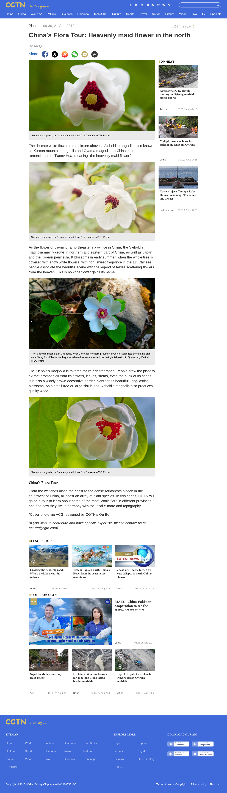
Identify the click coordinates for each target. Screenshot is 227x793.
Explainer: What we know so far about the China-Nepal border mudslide (90, 678)
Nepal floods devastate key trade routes (46, 676)
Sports (130, 14)
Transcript (89, 759)
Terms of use (163, 784)
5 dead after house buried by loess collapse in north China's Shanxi (135, 573)
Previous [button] (32, 321)
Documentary (146, 759)
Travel (143, 14)
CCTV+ (118, 767)
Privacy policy (198, 784)
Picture (169, 14)
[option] (92, 321)
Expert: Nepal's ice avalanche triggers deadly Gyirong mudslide (134, 678)
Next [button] (152, 321)
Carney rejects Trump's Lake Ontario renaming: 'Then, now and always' (178, 195)
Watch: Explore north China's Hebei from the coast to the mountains (91, 573)
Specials (215, 14)
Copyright (181, 784)
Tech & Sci (100, 14)
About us (215, 784)
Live (194, 14)
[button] (33, 562)
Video (183, 14)
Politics (51, 14)
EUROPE (12, 767)
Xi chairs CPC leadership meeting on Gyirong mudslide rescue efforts (177, 94)
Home (9, 14)
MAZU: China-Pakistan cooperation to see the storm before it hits (133, 606)
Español (143, 743)
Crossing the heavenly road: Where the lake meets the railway (47, 573)
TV (203, 14)
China (22, 14)
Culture (116, 14)
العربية (142, 751)
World (35, 14)
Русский (119, 759)
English (118, 743)
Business (67, 14)
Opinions (83, 14)
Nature (156, 14)
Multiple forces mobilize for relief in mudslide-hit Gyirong (177, 143)
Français (119, 751)
